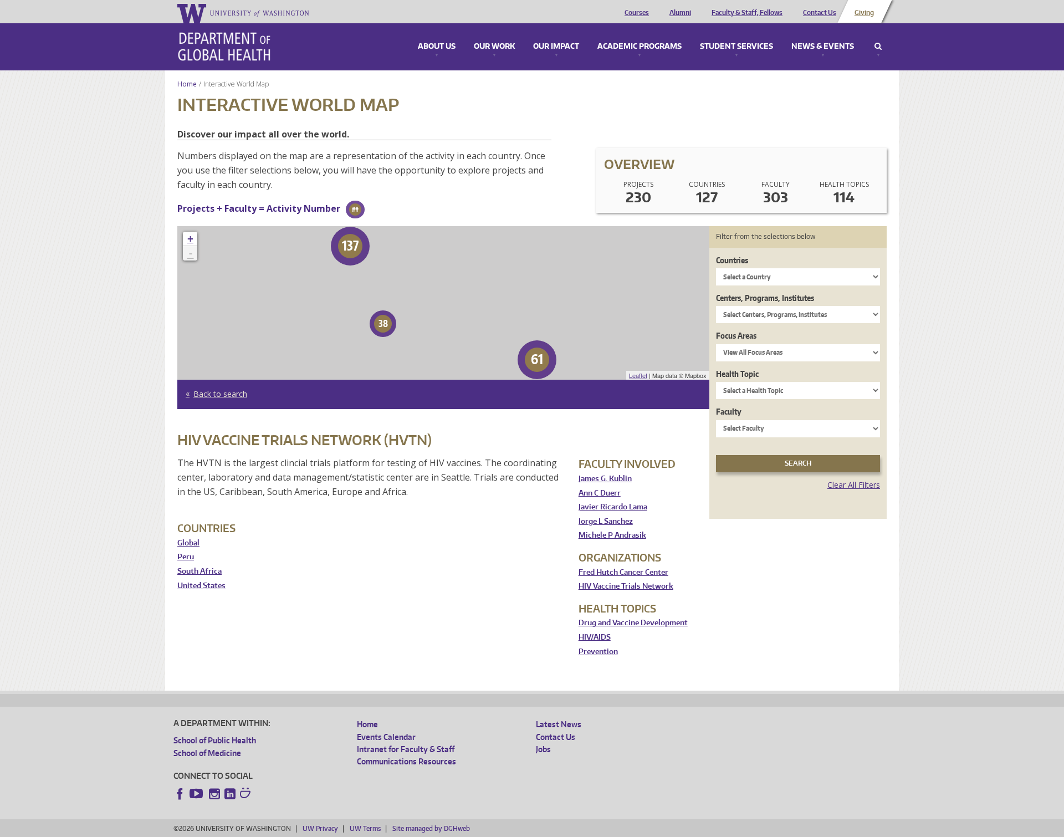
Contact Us (819, 12)
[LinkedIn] (230, 793)
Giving (864, 12)
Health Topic (737, 374)
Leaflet (638, 375)
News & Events (822, 46)
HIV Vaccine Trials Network (626, 586)
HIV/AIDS (595, 637)
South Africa (199, 571)
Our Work (494, 46)
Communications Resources (406, 761)
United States (201, 585)
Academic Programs (639, 46)
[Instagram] (214, 793)
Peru (185, 557)
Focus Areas (736, 335)
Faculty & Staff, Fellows (747, 12)
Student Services (736, 46)
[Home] (224, 46)
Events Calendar (386, 737)
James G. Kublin (605, 478)
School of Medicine (207, 753)
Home (187, 84)
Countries (732, 260)
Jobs (543, 749)
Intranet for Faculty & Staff (405, 749)
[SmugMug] (246, 794)
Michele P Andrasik (612, 535)
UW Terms (365, 828)
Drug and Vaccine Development (633, 623)
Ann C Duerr (600, 493)
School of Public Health (214, 740)
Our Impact (556, 46)
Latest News (558, 724)
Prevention (598, 651)
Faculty (728, 411)
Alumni (680, 12)
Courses (637, 12)
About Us (437, 46)
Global (188, 543)
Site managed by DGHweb (431, 828)
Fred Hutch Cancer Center (623, 572)
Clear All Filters (853, 484)
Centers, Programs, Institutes (765, 298)
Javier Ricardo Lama (613, 507)
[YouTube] (197, 793)
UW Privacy (320, 828)
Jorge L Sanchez (606, 521)
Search (878, 46)
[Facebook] (180, 793)
